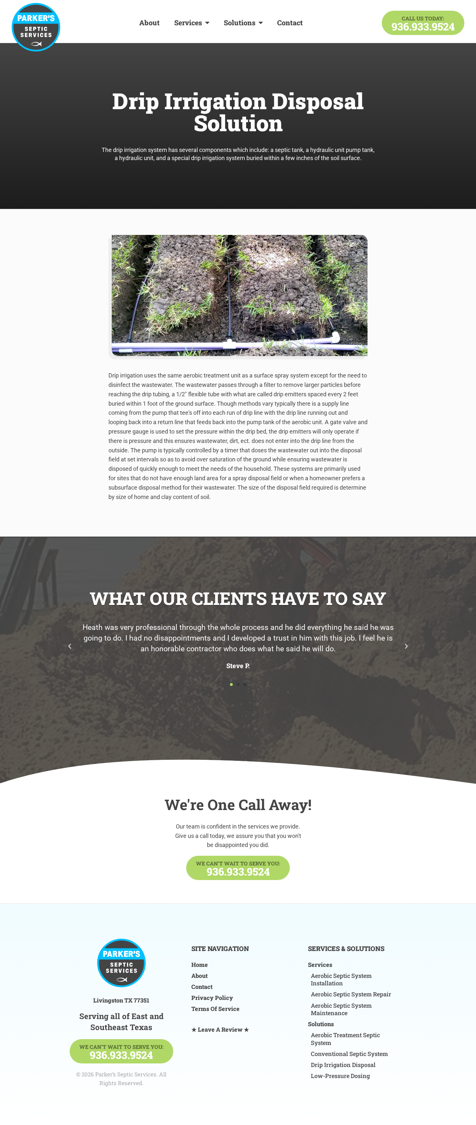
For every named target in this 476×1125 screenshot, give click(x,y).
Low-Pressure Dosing (340, 1076)
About (149, 22)
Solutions (239, 22)
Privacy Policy (212, 998)
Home (199, 964)
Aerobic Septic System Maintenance (341, 1009)
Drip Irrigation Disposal (343, 1065)
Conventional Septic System (349, 1054)
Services (188, 22)
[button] (69, 646)
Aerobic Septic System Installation (341, 979)
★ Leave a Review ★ (220, 1029)
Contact (290, 22)
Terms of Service (215, 1009)
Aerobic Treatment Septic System (345, 1038)
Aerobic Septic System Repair (351, 994)
